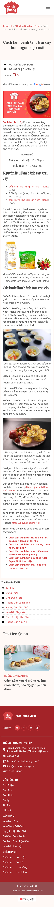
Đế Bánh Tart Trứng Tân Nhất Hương (28, 186)
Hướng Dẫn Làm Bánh (28, 26)
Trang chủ (8, 26)
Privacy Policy (36, 890)
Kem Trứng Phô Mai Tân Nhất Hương (28, 199)
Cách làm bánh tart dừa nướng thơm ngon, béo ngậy (29, 545)
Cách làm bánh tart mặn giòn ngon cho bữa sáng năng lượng (28, 552)
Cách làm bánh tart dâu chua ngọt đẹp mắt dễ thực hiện (28, 559)
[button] (14, 74)
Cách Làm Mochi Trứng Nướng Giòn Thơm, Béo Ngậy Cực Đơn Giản (25, 684)
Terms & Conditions (20, 890)
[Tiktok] (37, 727)
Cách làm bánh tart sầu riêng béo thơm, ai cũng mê (27, 566)
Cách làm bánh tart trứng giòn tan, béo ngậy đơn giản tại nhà (28, 539)
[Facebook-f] (23, 727)
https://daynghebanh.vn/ (26, 522)
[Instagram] (30, 727)
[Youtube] (17, 727)
